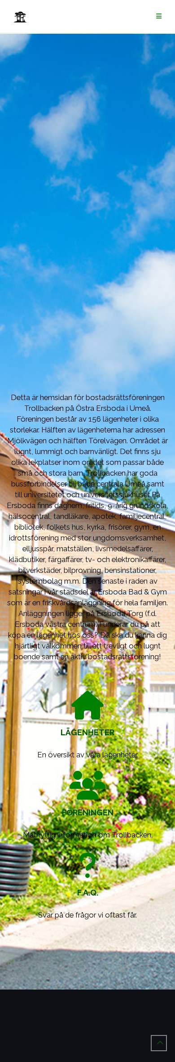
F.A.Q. (87, 892)
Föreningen (88, 812)
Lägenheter (87, 732)
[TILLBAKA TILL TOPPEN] (159, 1043)
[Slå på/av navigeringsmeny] (159, 16)
